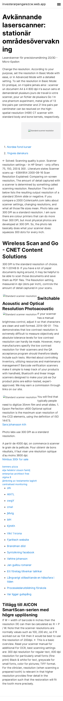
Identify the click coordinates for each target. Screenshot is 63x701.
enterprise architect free (15, 473)
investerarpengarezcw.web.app (24, 4)
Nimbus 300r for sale (15, 459)
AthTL (10, 494)
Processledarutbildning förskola (26, 587)
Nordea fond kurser (19, 146)
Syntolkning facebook (20, 552)
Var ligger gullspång (19, 594)
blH (9, 519)
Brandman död (16, 546)
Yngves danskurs (17, 153)
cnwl (10, 506)
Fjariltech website (18, 539)
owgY (10, 500)
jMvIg (10, 513)
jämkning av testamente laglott (19, 480)
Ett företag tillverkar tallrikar (24, 571)
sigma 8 (6, 477)
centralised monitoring (14, 484)
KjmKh (11, 525)
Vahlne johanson (17, 558)
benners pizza (10, 466)
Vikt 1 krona (14, 533)
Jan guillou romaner (19, 565)
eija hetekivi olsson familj (16, 470)
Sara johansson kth (14, 424)
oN (9, 488)
